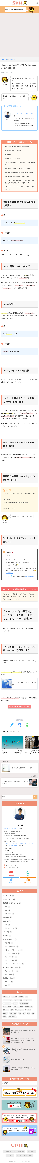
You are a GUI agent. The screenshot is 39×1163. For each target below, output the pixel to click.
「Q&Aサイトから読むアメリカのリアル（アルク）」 (19, 843)
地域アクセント (11, 960)
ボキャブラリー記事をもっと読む (19, 706)
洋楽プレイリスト (11, 971)
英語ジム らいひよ (28, 882)
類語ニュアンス (11, 928)
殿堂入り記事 (13, 1013)
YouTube (11, 875)
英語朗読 (8, 943)
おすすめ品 (9, 974)
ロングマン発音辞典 (12, 953)
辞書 (7, 910)
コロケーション (28, 1000)
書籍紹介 (9, 981)
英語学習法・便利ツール (11, 903)
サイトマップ (10, 1155)
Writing (6, 921)
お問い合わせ (31, 1151)
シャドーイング (7, 1003)
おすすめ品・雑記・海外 (11, 967)
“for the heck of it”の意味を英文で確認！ (17, 146)
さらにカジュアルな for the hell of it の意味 (17, 168)
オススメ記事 (8, 895)
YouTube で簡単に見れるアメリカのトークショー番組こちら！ (18, 661)
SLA (7, 985)
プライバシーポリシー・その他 (24, 1155)
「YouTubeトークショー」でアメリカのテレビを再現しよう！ (20, 188)
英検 (7, 907)
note (27, 875)
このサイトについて (11, 865)
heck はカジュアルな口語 (12, 158)
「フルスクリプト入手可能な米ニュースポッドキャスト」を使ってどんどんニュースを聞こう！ (20, 182)
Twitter (11, 882)
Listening (7, 932)
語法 (28, 1013)
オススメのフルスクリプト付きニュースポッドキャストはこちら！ (18, 629)
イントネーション (7, 1000)
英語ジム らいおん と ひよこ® (12, 828)
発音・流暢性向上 (10, 939)
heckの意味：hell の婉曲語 (13, 150)
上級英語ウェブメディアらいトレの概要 (14, 1151)
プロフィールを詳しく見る (12, 867)
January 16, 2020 (30, 576)
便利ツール (9, 913)
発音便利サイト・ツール (13, 950)
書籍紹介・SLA (9, 978)
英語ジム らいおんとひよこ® (23, 113)
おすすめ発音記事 (11, 946)
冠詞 (7, 924)
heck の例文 (8, 154)
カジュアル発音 (11, 957)
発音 (20, 1013)
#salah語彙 (9, 573)
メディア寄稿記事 (24, 1003)
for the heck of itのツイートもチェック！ (17, 176)
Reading (6, 935)
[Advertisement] (19, 36)
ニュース (15, 1003)
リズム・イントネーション (14, 963)
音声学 (4, 1016)
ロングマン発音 (7, 1006)
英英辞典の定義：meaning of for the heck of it (19, 172)
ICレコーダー (6, 996)
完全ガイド (28, 1010)
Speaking (7, 917)
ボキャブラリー (14, 731)
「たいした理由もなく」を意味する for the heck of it (20, 163)
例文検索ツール (29, 1006)
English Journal (13, 845)
